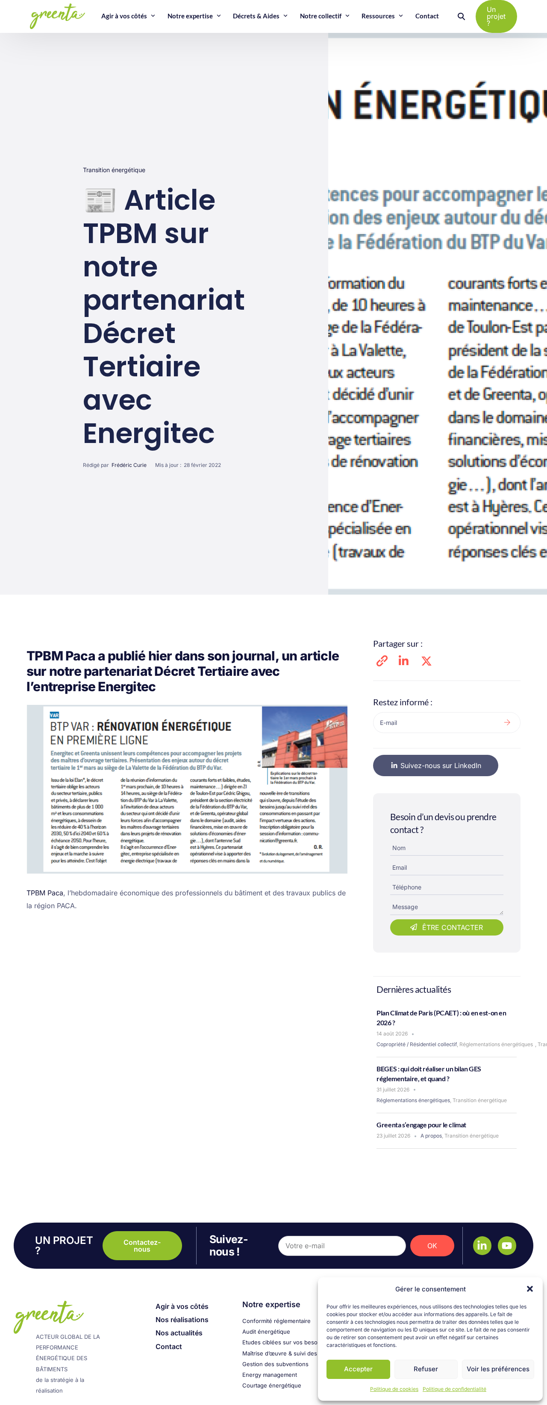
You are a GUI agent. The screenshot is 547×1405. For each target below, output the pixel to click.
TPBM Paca (44, 893)
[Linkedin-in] (482, 1245)
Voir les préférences (498, 1369)
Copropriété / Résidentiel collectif (416, 1044)
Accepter (358, 1369)
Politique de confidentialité (454, 1389)
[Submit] (507, 723)
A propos (431, 1135)
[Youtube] (507, 1245)
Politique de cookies (394, 1389)
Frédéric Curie (129, 465)
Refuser (426, 1369)
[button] (530, 1289)
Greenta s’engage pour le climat (421, 1124)
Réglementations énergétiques (496, 1044)
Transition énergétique (114, 169)
